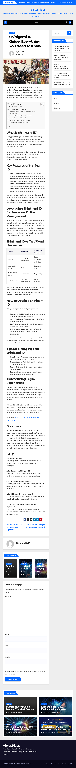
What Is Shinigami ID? (15, 107)
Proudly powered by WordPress (11, 763)
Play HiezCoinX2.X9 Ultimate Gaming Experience (14, 527)
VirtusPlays (38, 9)
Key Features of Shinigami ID (17, 109)
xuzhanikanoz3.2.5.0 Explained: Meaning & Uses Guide (61, 57)
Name (7, 634)
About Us (53, 764)
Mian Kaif (21, 52)
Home (47, 764)
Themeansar (6, 764)
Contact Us (61, 764)
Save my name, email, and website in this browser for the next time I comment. (25, 672)
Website (7, 657)
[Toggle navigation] (36, 22)
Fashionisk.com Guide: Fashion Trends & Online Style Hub (62, 48)
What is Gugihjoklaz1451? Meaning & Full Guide (61, 66)
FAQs (10, 127)
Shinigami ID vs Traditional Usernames (20, 115)
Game (56, 98)
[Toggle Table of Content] (41, 104)
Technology (57, 108)
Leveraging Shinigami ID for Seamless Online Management (22, 112)
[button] (67, 22)
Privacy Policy (69, 764)
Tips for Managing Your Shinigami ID (19, 120)
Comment (8, 596)
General (12, 32)
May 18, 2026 (11, 712)
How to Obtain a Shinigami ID (17, 118)
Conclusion (12, 124)
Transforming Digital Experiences (18, 122)
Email (7, 646)
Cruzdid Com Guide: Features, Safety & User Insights (62, 75)
